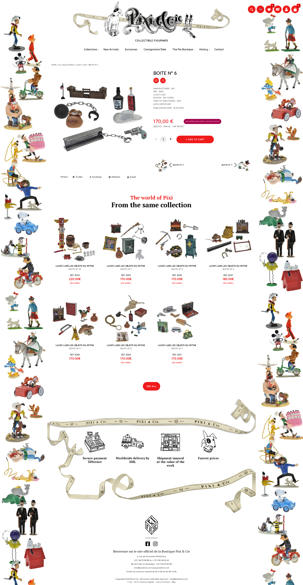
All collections (66, 65)
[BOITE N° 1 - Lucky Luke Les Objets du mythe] (126, 239)
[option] (100, 120)
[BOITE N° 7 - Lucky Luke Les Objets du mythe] (177, 318)
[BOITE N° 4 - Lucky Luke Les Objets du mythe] (74, 318)
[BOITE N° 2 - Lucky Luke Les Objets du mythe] (177, 239)
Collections (90, 49)
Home (53, 65)
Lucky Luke (81, 65)
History (203, 49)
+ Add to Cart (195, 139)
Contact (219, 49)
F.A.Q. (130, 582)
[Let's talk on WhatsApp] (156, 80)
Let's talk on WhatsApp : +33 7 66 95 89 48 (153, 564)
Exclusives (131, 49)
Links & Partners (163, 582)
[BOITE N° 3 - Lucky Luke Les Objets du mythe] (228, 239)
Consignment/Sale (155, 49)
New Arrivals (111, 49)
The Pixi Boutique (182, 49)
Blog (173, 582)
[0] (269, 9)
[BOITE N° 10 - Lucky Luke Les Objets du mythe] (74, 239)
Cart (77, 352)
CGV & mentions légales (144, 582)
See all (151, 386)
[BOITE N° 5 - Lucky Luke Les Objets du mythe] (126, 318)
